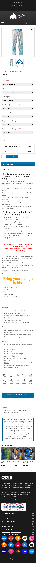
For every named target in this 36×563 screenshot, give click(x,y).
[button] (32, 29)
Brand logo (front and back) (11, 105)
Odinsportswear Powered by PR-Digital (20, 559)
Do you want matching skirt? (11, 129)
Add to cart (12, 157)
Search (26, 22)
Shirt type (5, 81)
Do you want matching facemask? (13, 121)
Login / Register (17, 2)
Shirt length (6, 97)
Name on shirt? (7, 113)
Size (4, 89)
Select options (6, 465)
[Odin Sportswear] (18, 15)
